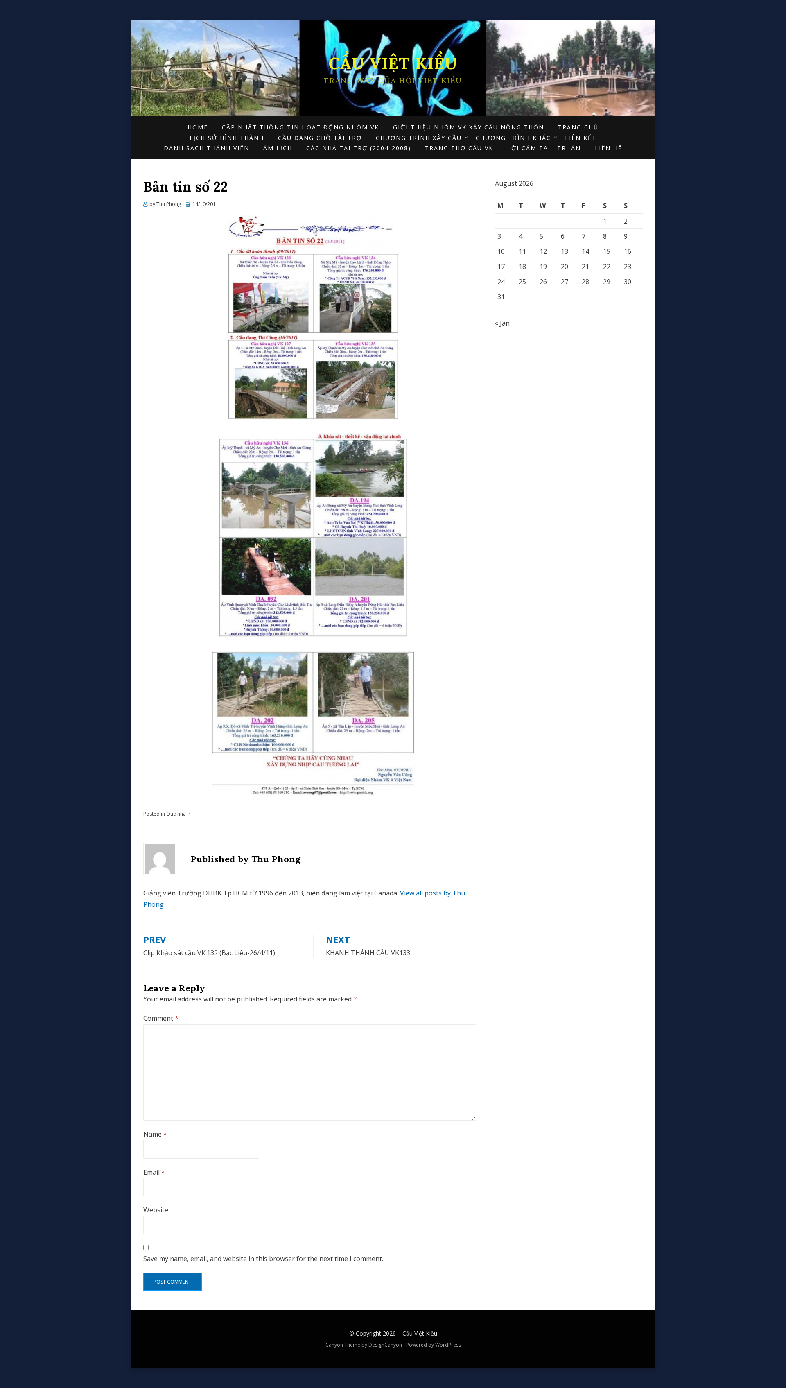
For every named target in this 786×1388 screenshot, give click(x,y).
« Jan (502, 323)
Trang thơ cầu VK (459, 148)
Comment (160, 1018)
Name (155, 1134)
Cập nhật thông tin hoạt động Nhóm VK (300, 127)
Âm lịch (277, 148)
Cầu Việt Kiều (393, 63)
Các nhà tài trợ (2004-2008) (358, 148)
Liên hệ (608, 148)
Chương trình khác (513, 138)
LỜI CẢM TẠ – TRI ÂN (544, 148)
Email (154, 1172)
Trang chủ (578, 127)
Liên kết (580, 138)
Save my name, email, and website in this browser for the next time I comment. (263, 1258)
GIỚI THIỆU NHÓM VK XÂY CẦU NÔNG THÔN (468, 127)
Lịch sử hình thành (227, 138)
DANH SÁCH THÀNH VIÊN (206, 148)
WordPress (448, 1344)
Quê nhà (176, 813)
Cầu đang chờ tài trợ (320, 138)
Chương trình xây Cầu (419, 138)
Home (197, 127)
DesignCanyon (385, 1344)
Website (155, 1209)
